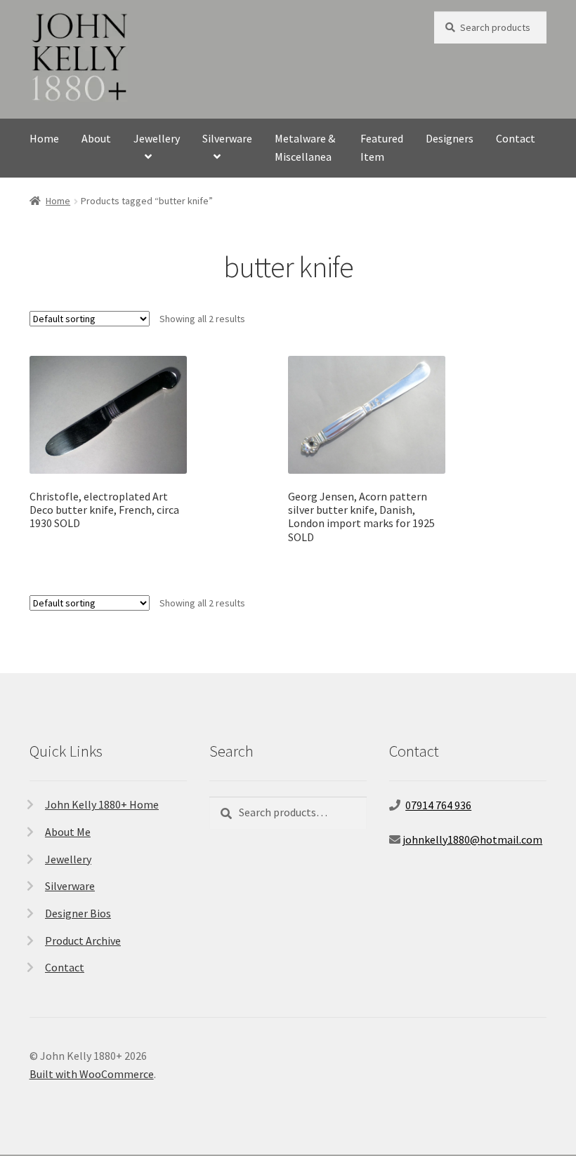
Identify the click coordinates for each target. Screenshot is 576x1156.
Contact (515, 138)
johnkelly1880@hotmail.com (472, 839)
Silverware (227, 138)
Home (44, 138)
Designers (449, 138)
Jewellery (156, 138)
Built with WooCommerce (92, 1074)
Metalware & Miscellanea (305, 147)
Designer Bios (78, 913)
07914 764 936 (438, 805)
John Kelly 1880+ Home (102, 804)
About (96, 138)
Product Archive (83, 941)
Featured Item (381, 147)
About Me (68, 832)
